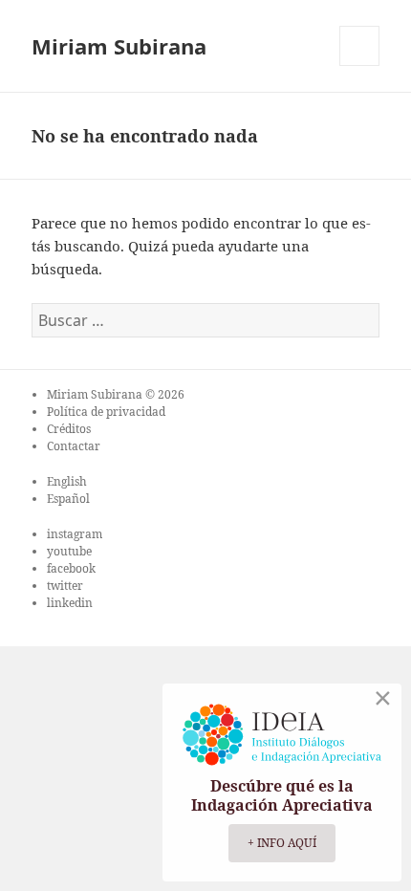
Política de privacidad (106, 411)
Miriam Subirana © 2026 (115, 394)
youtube (69, 551)
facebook (71, 568)
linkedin (70, 603)
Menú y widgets (359, 65)
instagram (74, 534)
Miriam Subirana (119, 46)
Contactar (73, 446)
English (67, 481)
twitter (65, 585)
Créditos (69, 429)
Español (68, 498)
